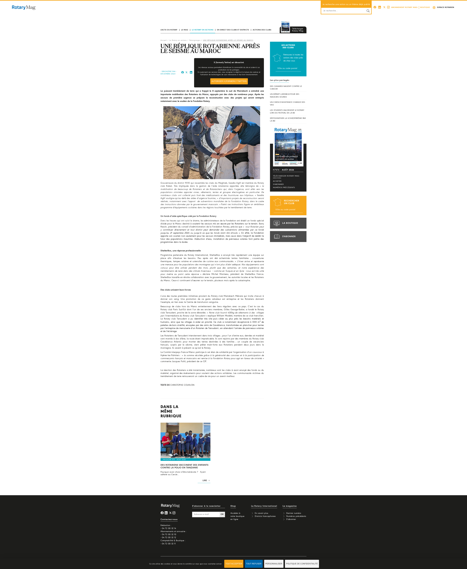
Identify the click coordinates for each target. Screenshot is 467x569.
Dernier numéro (293, 513)
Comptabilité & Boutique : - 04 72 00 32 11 (173, 542)
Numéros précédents (284, 188)
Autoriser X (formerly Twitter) (229, 81)
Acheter (277, 181)
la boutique (290, 223)
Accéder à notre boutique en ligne (237, 516)
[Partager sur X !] (186, 73)
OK (222, 514)
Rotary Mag (24, 7)
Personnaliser (273, 564)
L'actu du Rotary (169, 30)
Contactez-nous (169, 519)
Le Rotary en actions (202, 30)
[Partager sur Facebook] (182, 73)
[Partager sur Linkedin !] (191, 73)
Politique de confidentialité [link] (302, 564)
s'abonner (289, 236)
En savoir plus (261, 513)
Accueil (164, 40)
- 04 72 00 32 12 (168, 537)
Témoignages (195, 40)
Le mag (184, 30)
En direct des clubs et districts (233, 30)
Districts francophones (265, 516)
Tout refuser (253, 564)
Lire (205, 480)
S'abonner (278, 184)
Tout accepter (233, 564)
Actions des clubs (262, 30)
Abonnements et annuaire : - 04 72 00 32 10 (174, 533)
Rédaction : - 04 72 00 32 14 (168, 527)
